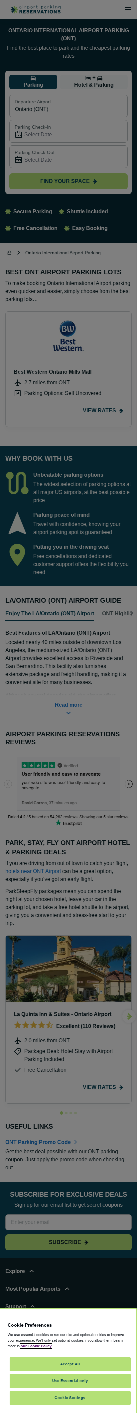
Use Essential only (70, 1381)
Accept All (70, 1364)
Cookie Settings (70, 1398)
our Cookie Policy (36, 1346)
